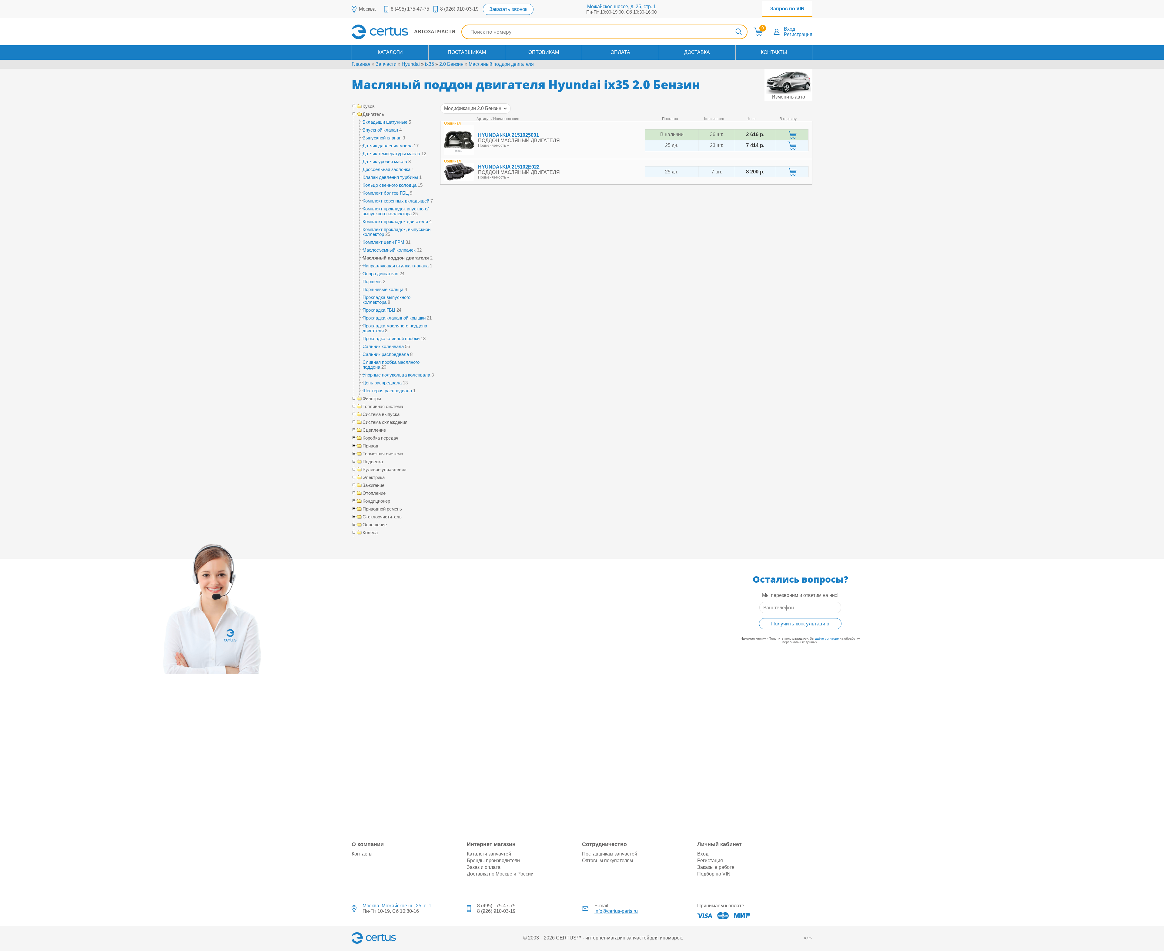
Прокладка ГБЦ (379, 310)
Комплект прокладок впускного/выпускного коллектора (396, 211)
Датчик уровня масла (385, 161)
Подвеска (373, 461)
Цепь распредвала (382, 382)
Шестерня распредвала (387, 390)
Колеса (370, 532)
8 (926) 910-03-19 (459, 9)
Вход (789, 29)
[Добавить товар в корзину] (792, 135)
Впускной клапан (380, 129)
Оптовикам (543, 52)
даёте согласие (827, 638)
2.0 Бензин (451, 64)
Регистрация (798, 34)
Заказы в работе (715, 867)
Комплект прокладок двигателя (395, 221)
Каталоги (390, 52)
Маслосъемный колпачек (389, 250)
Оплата (620, 52)
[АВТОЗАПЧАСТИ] (403, 37)
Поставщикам (467, 52)
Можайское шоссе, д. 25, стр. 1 (621, 6)
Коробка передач (380, 438)
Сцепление (374, 430)
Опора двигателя (380, 273)
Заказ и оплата (483, 867)
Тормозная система (383, 453)
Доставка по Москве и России (500, 873)
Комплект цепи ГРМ (383, 242)
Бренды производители (493, 860)
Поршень (372, 281)
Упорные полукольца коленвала (396, 374)
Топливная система (383, 406)
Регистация (710, 860)
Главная (361, 64)
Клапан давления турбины (390, 177)
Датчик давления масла (388, 145)
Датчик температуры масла (391, 153)
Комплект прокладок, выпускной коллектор (396, 232)
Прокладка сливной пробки (391, 338)
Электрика (374, 477)
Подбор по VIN (714, 873)
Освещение (375, 524)
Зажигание (373, 485)
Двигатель (373, 114)
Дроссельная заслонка (386, 169)
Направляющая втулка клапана (396, 265)
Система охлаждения (385, 422)
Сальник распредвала (386, 354)
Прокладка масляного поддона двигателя (395, 328)
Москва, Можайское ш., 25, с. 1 (397, 905)
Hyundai (411, 64)
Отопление (374, 493)
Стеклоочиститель (382, 516)
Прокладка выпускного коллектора (386, 300)
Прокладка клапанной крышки (394, 317)
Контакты (774, 52)
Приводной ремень (382, 509)
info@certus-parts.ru (616, 911)
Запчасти (386, 64)
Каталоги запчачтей (489, 853)
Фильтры (372, 398)
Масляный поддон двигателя (501, 64)
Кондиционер (376, 501)
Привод (370, 446)
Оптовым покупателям (607, 860)
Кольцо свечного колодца (389, 185)
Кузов (369, 106)
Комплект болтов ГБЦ (386, 193)
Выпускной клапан (382, 137)
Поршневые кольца (383, 289)
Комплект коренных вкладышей (396, 200)
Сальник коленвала (383, 346)
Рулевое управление (384, 469)
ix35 (429, 64)
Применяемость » (493, 145)
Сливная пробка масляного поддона (391, 365)
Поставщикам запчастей (609, 853)
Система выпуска (381, 414)
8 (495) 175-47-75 (410, 9)
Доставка (697, 52)
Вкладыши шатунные (385, 122)
